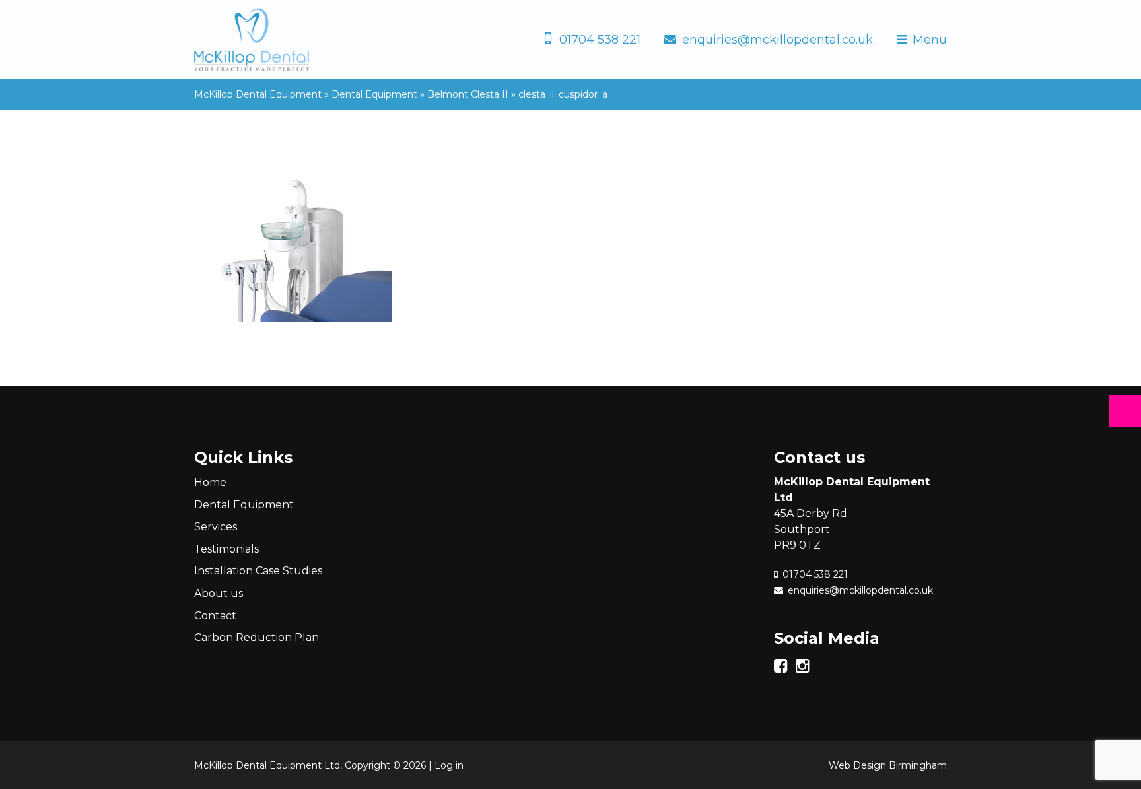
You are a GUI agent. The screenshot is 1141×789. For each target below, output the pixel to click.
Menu (930, 39)
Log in (449, 765)
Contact (215, 615)
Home (210, 482)
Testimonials (226, 549)
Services (215, 526)
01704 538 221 (599, 39)
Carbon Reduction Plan (256, 637)
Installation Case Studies (258, 571)
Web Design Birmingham (888, 765)
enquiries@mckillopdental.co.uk (777, 39)
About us (218, 593)
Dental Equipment (244, 504)
